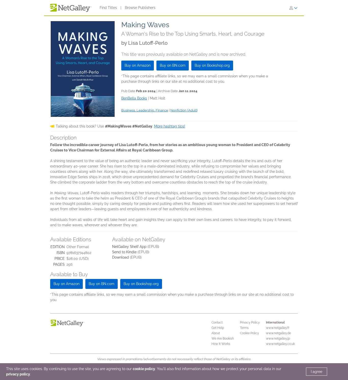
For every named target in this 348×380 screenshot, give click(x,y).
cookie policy (144, 369)
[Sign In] (293, 8)
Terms (244, 328)
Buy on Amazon (138, 65)
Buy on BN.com (172, 65)
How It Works (220, 344)
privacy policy (18, 374)
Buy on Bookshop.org (212, 65)
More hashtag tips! (169, 126)
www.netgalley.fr (277, 328)
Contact (217, 322)
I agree (316, 372)
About (215, 333)
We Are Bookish (222, 338)
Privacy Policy (250, 322)
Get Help (217, 328)
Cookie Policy (249, 333)
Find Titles (108, 8)
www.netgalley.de (278, 333)
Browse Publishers (140, 8)
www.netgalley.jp (278, 338)
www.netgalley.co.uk (280, 344)
